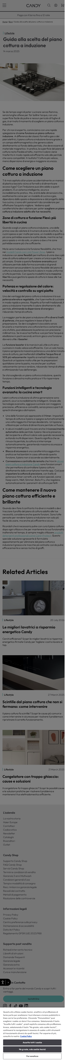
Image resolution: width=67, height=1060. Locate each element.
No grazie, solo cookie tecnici (32, 1049)
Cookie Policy (26, 1036)
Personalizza (32, 1056)
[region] (32, 1033)
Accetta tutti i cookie (32, 1042)
